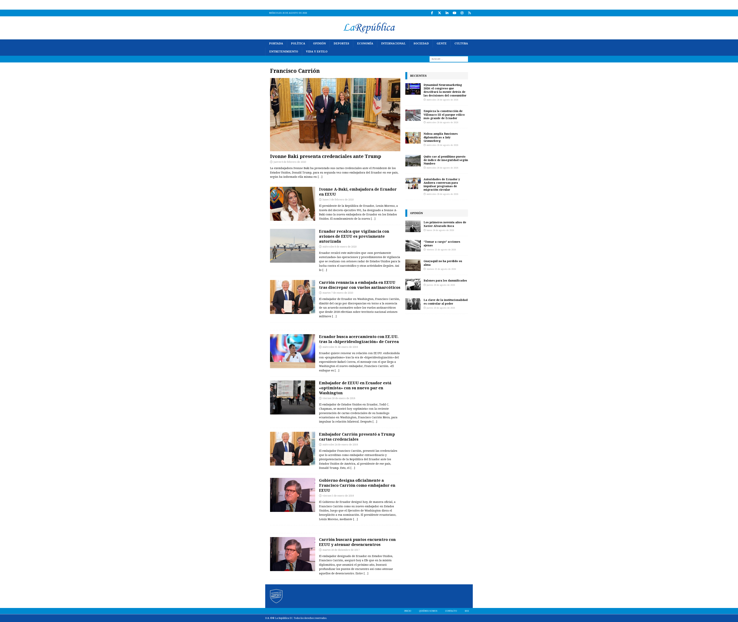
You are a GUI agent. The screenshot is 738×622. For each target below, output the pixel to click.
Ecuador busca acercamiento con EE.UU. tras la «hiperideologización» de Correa (359, 339)
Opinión (319, 43)
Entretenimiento (283, 51)
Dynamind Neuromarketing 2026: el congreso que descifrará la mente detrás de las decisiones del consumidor (445, 90)
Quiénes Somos (428, 611)
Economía (365, 43)
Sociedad (421, 43)
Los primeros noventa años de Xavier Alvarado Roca (445, 224)
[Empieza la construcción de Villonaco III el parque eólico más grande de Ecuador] (413, 115)
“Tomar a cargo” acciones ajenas (442, 243)
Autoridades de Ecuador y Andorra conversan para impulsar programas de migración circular (442, 184)
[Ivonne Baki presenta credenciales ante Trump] (335, 114)
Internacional (393, 43)
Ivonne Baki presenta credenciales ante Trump (325, 156)
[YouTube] (454, 13)
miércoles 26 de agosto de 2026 (442, 100)
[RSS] (469, 13)
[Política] (292, 204)
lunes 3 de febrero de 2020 (338, 199)
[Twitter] (439, 13)
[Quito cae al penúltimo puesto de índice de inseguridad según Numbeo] (413, 160)
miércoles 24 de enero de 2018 (340, 444)
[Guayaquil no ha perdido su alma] (413, 265)
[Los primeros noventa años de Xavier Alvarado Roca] (413, 226)
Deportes (341, 43)
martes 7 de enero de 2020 (337, 292)
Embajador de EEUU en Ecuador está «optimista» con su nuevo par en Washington (355, 387)
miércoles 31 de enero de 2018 (340, 346)
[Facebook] (432, 13)
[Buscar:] (449, 58)
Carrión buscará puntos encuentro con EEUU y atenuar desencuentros (357, 542)
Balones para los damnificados (445, 280)
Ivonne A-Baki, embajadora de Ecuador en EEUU (358, 192)
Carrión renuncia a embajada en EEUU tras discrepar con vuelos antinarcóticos (359, 285)
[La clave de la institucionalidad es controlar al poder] (413, 304)
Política (298, 43)
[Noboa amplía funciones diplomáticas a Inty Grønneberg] (413, 138)
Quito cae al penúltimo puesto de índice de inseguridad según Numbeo (446, 160)
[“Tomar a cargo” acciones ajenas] (413, 246)
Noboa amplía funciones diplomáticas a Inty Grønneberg (441, 137)
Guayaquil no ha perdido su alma (443, 262)
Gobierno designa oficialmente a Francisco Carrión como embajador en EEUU (357, 485)
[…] (320, 176)
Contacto (451, 611)
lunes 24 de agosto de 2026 (440, 230)
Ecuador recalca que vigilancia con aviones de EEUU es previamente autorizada (354, 236)
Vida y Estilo (316, 51)
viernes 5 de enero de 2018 (338, 495)
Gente (442, 43)
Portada (276, 43)
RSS (467, 611)
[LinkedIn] (447, 13)
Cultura (461, 43)
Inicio (407, 611)
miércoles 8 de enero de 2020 (339, 246)
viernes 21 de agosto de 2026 (441, 249)
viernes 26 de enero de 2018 (338, 398)
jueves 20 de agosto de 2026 (441, 285)
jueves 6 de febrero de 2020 (289, 161)
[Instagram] (462, 13)
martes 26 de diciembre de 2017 (341, 549)
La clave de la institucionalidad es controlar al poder (446, 301)
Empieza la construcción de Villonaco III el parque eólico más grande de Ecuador (444, 114)
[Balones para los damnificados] (413, 284)
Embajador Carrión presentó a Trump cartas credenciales (357, 437)
